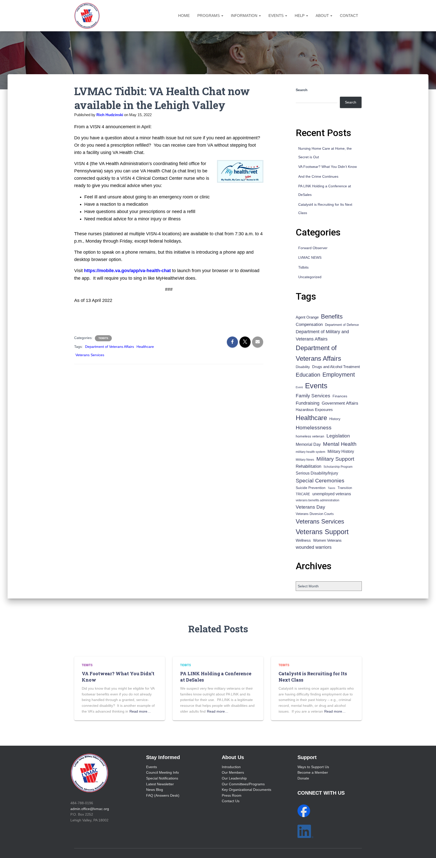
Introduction (231, 767)
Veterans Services (89, 355)
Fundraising (307, 403)
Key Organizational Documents (246, 790)
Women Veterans (327, 540)
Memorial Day (308, 444)
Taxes (331, 487)
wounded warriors (314, 547)
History (334, 419)
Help (300, 15)
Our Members (233, 772)
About (323, 15)
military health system (310, 451)
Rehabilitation (308, 466)
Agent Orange (307, 317)
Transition (345, 488)
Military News (305, 459)
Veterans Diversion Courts (315, 514)
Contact (349, 15)
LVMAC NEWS (309, 257)
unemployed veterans (331, 494)
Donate (303, 778)
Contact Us (230, 801)
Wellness (303, 540)
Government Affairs (340, 403)
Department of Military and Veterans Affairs (322, 335)
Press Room (231, 795)
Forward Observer (313, 248)
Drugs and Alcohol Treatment (336, 367)
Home (184, 15)
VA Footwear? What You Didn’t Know (327, 167)
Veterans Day (310, 507)
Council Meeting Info (162, 772)
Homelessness (314, 427)
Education (308, 375)
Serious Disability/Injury (317, 473)
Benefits (332, 316)
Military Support (335, 459)
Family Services (313, 395)
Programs (209, 15)
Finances (340, 396)
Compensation (309, 324)
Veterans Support (322, 532)
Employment (338, 374)
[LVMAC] (86, 16)
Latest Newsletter (160, 784)
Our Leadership (234, 778)
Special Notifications (162, 778)
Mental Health (340, 444)
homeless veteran (310, 436)
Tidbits (103, 338)
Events (276, 15)
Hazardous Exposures (314, 410)
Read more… (140, 711)
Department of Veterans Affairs (109, 347)
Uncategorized (309, 277)
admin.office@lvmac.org (89, 809)
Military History (341, 451)
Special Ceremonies (320, 480)
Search (302, 90)
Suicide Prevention (310, 488)
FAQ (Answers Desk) (162, 795)
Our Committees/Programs (243, 784)
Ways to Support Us (313, 767)
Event (299, 387)
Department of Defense (342, 325)
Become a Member (312, 772)
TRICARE (303, 494)
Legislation (338, 435)
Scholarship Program (337, 467)
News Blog (154, 790)
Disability (303, 367)
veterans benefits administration (317, 500)
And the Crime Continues (318, 176)
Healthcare (145, 347)
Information (244, 15)
